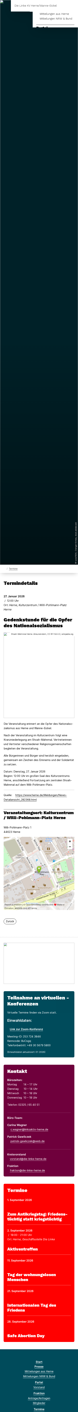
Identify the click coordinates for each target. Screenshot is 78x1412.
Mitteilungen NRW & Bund (56, 18)
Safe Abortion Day (26, 1335)
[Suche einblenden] (62, 6)
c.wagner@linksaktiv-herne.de (29, 1129)
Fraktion (39, 1393)
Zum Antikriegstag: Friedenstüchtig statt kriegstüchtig (37, 1216)
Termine (13, 568)
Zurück (10, 921)
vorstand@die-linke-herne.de (28, 1159)
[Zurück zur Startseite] (4, 568)
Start (39, 1362)
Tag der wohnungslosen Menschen (31, 1277)
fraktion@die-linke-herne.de (27, 1170)
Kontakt (17, 1071)
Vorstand (39, 1387)
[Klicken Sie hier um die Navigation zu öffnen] (72, 6)
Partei (39, 1382)
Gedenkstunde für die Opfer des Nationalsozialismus (38, 623)
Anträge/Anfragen (39, 1398)
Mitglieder (39, 1403)
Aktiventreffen (22, 1249)
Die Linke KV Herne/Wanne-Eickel (36, 5)
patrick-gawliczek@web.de (28, 1141)
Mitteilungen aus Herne (54, 14)
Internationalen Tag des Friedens (31, 1308)
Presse (39, 1366)
